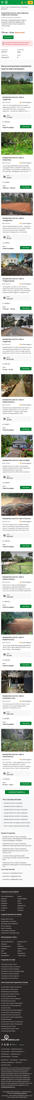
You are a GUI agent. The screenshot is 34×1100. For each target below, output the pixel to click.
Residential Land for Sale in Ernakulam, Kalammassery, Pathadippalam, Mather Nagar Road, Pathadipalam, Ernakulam (17, 838)
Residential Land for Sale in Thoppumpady (13, 280)
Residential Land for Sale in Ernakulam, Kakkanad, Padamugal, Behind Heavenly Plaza (17, 845)
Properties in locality (13, 879)
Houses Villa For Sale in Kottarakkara (11, 1017)
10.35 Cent (10, 597)
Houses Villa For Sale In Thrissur (10, 994)
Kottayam (4, 901)
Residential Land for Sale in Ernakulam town (13, 697)
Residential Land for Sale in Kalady (16, 460)
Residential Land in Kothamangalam (11, 1010)
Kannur (3, 910)
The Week (15, 1056)
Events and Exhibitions (7, 1062)
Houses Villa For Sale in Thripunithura (11, 1003)
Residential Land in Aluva (8, 1001)
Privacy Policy (11, 1097)
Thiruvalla (4, 953)
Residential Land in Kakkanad (13, 806)
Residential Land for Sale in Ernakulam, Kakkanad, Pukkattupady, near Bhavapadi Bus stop (17, 864)
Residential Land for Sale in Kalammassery (13, 578)
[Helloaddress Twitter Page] (5, 1045)
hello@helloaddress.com (8, 1087)
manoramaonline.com (20, 1093)
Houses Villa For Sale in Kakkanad (11, 998)
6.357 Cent (10, 714)
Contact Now (8, 37)
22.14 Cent (10, 774)
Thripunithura (21, 953)
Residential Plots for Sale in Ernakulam (16, 810)
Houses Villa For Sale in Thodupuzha (11, 1024)
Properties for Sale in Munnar (9, 978)
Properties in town (12, 876)
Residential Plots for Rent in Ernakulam (16, 816)
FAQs (25, 1097)
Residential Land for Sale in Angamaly (13, 98)
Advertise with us (6, 1065)
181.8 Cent (10, 478)
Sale (7, 7)
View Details (25, 126)
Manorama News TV (18, 1051)
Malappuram (21, 905)
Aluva (19, 944)
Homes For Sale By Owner (8, 996)
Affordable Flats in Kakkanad (9, 924)
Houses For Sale (6, 1008)
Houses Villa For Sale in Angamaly (11, 1005)
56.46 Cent (10, 359)
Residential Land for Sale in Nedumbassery (13, 401)
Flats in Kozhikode (6, 928)
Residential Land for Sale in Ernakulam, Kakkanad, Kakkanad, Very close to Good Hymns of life (15, 851)
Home (3, 7)
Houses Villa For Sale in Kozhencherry (12, 1022)
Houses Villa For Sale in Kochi (9, 989)
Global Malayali (5, 1056)
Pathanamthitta (22, 899)
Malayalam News (16, 1049)
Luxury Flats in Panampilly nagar (10, 933)
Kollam (19, 896)
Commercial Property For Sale (10, 1028)
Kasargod (20, 910)
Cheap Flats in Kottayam (8, 930)
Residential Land (15, 7)
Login (30, 2)
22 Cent (9, 420)
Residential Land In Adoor (8, 1026)
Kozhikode (4, 908)
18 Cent (9, 238)
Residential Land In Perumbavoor (10, 1015)
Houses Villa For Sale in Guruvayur (11, 1012)
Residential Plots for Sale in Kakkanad (15, 813)
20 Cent (9, 655)
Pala (2, 951)
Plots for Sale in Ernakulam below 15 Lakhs (17, 823)
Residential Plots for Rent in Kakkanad (16, 819)
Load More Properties (16, 792)
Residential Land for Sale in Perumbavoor (13, 755)
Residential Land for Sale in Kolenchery (13, 159)
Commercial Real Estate (8, 1031)
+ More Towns (21, 955)
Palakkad (4, 905)
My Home (19, 1062)
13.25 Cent (10, 536)
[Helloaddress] (6, 2)
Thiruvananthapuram (7, 896)
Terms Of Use (19, 1097)
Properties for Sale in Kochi (9, 964)
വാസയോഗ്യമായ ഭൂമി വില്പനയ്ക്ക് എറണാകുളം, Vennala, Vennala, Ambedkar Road (16, 858)
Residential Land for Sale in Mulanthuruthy (13, 638)
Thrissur (19, 903)
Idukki (19, 901)
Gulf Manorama (15, 1054)
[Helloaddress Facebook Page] (2, 1045)
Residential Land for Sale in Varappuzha (13, 219)
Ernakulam (24, 7)
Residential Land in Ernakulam (13, 803)
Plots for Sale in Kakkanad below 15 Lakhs (16, 826)
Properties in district (13, 873)
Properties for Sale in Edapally (10, 973)
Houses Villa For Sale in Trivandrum (11, 987)
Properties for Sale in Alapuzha (10, 976)
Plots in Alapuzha (6, 926)
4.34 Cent (10, 298)
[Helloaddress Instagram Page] (8, 1044)
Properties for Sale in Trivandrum (10, 967)
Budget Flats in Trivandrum (9, 921)
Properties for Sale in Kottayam (10, 969)
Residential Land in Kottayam (9, 991)
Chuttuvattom (5, 1054)
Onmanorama (5, 1051)
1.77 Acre (9, 117)
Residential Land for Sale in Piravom (17, 518)
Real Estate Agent (6, 1019)
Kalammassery (21, 949)
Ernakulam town (22, 942)
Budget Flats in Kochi (7, 919)
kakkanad (20, 946)
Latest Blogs (13, 1060)
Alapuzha (4, 899)
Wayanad (20, 908)
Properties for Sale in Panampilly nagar (12, 971)
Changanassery (6, 946)
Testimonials (23, 1060)
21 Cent (9, 177)
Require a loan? (20, 32)
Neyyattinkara (5, 955)
